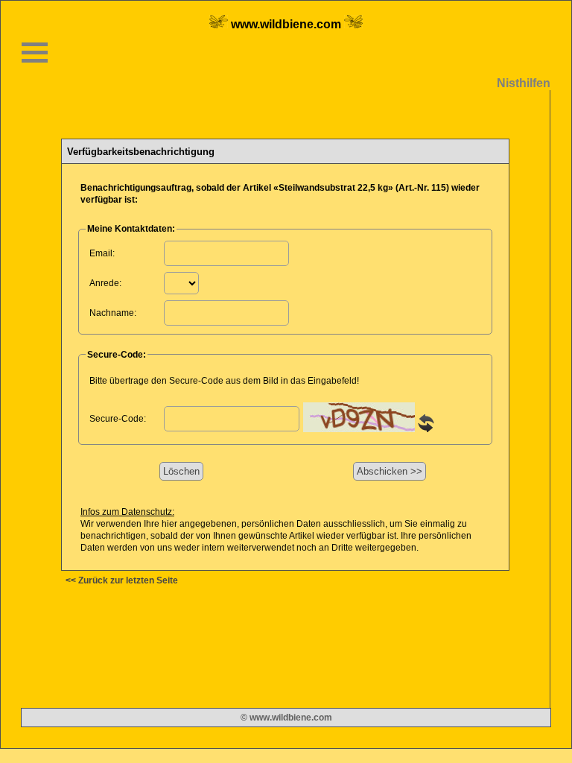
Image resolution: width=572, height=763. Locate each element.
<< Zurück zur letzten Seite (122, 580)
